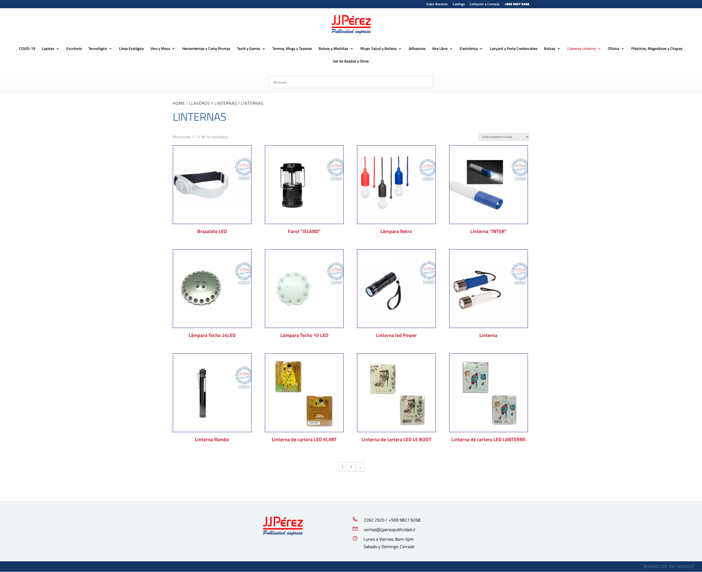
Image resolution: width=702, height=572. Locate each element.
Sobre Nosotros (437, 4)
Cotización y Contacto (485, 4)
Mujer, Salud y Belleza (378, 49)
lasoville (685, 566)
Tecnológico (97, 49)
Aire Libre (440, 49)
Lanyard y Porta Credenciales (513, 49)
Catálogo (459, 4)
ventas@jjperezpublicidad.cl (389, 529)
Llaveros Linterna (581, 49)
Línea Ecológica (131, 49)
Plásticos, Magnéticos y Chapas (657, 49)
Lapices (48, 49)
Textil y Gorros (248, 49)
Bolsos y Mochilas (333, 49)
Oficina (613, 49)
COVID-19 (27, 49)
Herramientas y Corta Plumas (206, 49)
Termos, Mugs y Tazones (292, 49)
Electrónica (469, 49)
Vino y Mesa (160, 49)
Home (179, 103)
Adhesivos (417, 49)
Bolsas (549, 49)
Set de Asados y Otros (351, 61)
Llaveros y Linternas (213, 103)
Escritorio (74, 49)
